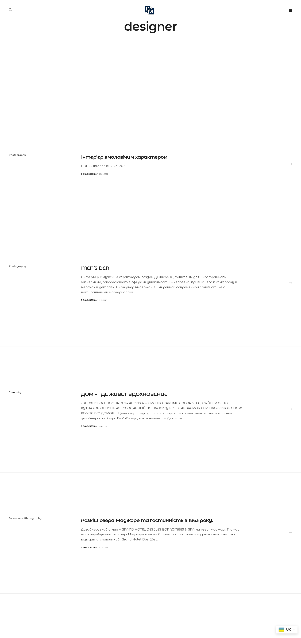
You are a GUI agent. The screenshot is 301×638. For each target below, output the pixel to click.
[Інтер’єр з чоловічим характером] (290, 165)
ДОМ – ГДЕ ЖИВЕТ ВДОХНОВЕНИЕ (124, 394)
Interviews (16, 518)
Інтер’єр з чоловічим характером (124, 157)
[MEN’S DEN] (290, 283)
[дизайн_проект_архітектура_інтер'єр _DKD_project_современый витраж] (149, 10)
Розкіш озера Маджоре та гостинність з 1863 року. (147, 520)
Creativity (15, 392)
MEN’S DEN (95, 268)
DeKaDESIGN (88, 174)
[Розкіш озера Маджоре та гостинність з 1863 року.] (290, 533)
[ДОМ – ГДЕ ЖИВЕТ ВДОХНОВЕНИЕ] (290, 409)
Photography (17, 155)
